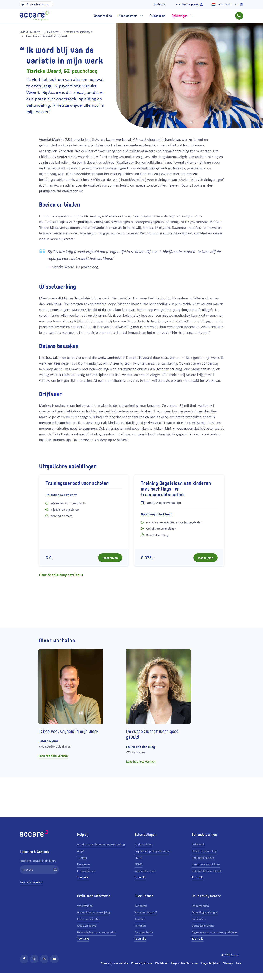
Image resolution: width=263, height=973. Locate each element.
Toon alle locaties (31, 882)
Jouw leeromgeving (187, 4)
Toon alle (83, 877)
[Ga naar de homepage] (34, 15)
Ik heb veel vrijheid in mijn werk (68, 731)
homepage (37, 4)
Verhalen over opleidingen (78, 31)
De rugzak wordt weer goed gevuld (152, 734)
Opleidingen (51, 31)
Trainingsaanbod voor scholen (77, 482)
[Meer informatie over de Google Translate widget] (241, 4)
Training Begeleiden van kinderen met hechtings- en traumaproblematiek (176, 488)
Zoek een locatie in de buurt (38, 860)
